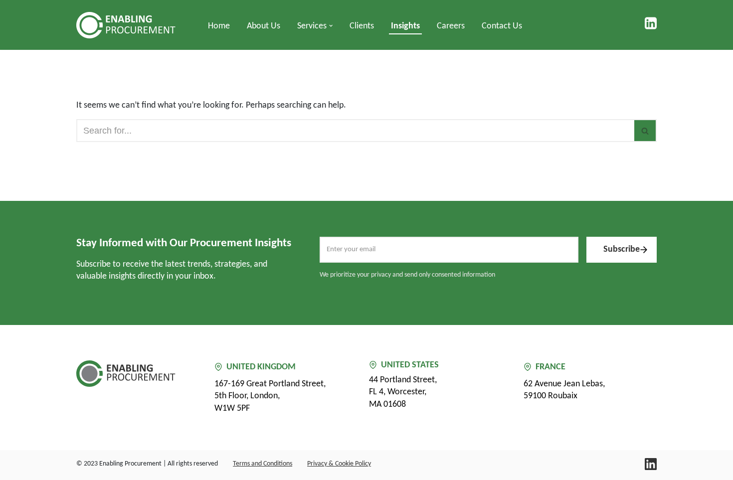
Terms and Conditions (262, 464)
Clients (362, 26)
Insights (405, 26)
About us (263, 26)
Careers (451, 26)
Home (219, 26)
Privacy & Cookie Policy (339, 464)
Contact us (502, 26)
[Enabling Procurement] (128, 25)
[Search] (645, 130)
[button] (331, 25)
